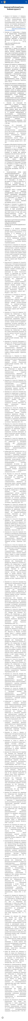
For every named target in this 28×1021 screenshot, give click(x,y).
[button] (1, 2)
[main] (14, 8)
